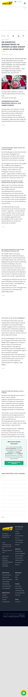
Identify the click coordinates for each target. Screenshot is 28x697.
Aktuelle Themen (19, 551)
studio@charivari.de (6, 544)
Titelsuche (4, 595)
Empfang (17, 544)
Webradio (22, 616)
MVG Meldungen (6, 584)
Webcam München (19, 560)
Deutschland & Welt (6, 586)
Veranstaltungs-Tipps (20, 592)
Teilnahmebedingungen (7, 562)
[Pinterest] (23, 36)
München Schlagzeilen (20, 553)
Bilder (16, 577)
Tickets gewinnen (6, 601)
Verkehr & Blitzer (6, 581)
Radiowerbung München (14, 616)
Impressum (4, 558)
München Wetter (19, 558)
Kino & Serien (18, 586)
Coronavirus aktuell (6, 575)
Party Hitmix (5, 597)
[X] (13, 36)
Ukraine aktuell (5, 577)
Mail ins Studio (5, 556)
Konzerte (4, 599)
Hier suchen (18, 601)
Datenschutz (5, 560)
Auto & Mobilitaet (6, 588)
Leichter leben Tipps (19, 590)
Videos (16, 579)
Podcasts (17, 575)
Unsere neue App (19, 542)
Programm (17, 533)
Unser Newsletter (19, 540)
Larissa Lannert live (12, 455)
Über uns (17, 538)
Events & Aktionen (19, 535)
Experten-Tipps (18, 588)
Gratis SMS (17, 595)
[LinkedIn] (18, 36)
